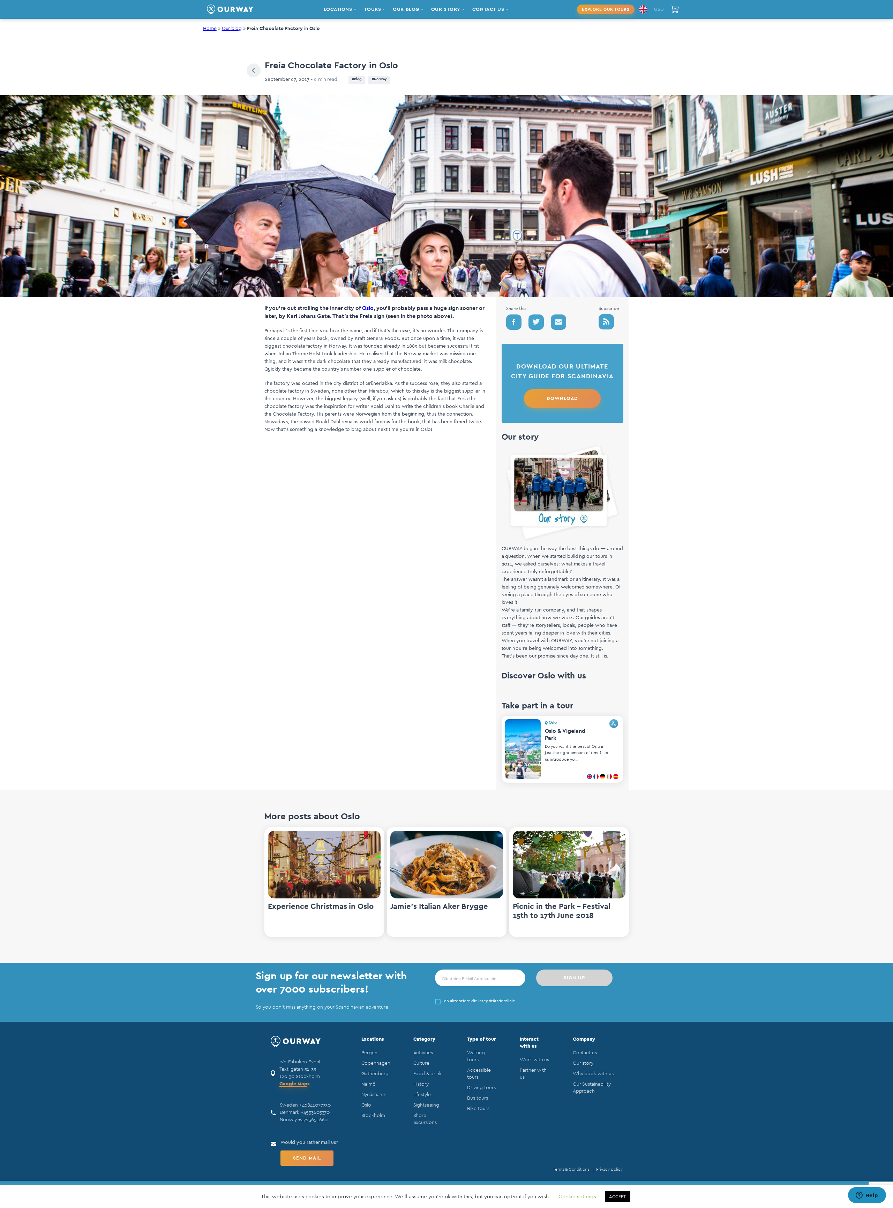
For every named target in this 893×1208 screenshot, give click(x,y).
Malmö (368, 1084)
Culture (421, 1063)
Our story (583, 1063)
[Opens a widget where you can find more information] (867, 1196)
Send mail (307, 1158)
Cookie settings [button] (577, 1196)
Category (424, 1039)
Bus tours (477, 1098)
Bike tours (478, 1108)
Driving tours (481, 1087)
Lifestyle (422, 1094)
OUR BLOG (406, 9)
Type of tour (481, 1039)
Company (584, 1039)
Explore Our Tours (606, 9)
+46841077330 (315, 1105)
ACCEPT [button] (617, 1196)
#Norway (379, 79)
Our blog (232, 28)
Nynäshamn (374, 1094)
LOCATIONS (338, 9)
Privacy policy (609, 1169)
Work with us (534, 1059)
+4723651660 (313, 1119)
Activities (423, 1052)
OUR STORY (445, 9)
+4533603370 (315, 1112)
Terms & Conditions (571, 1169)
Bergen (369, 1052)
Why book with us (593, 1073)
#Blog (356, 79)
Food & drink (427, 1073)
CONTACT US (488, 9)
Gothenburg (375, 1073)
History (421, 1084)
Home (210, 28)
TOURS (372, 9)
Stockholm (373, 1115)
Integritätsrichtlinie (496, 1001)
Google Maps (294, 1083)
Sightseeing (426, 1105)
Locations (372, 1039)
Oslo (368, 308)
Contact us (585, 1052)
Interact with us (529, 1043)
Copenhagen (375, 1063)
